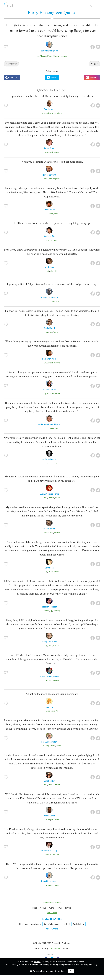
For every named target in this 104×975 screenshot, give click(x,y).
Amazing (51, 301)
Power (50, 572)
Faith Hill (66, 924)
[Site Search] (91, 6)
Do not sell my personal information (48, 971)
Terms (36, 948)
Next (93, 64)
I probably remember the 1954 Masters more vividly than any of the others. (52, 96)
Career (48, 820)
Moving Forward (60, 56)
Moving (43, 56)
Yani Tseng (36, 924)
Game (56, 152)
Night (56, 463)
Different (56, 785)
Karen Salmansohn (52, 924)
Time (50, 785)
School (50, 363)
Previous (12, 64)
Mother (57, 533)
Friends (50, 533)
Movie (52, 855)
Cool (56, 428)
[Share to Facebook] (92, 47)
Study (56, 820)
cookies (37, 962)
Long (51, 463)
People (46, 611)
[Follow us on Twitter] (52, 77)
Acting (55, 332)
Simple (56, 572)
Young (43, 908)
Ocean (58, 746)
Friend (51, 428)
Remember (46, 113)
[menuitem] (36, 948)
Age (50, 332)
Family (50, 152)
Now (57, 301)
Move (53, 711)
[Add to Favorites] (6, 47)
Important (56, 393)
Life (47, 240)
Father (68, 908)
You (45, 179)
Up (38, 56)
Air (52, 820)
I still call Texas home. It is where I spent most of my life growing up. (52, 223)
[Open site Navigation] (98, 6)
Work (56, 214)
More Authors (52, 929)
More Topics (52, 913)
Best (34, 908)
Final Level (66, 943)
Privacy (45, 948)
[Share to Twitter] (98, 47)
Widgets (66, 948)
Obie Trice (23, 924)
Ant (57, 711)
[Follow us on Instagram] (92, 77)
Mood (57, 498)
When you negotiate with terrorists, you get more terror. (52, 161)
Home (55, 240)
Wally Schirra (78, 924)
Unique (52, 746)
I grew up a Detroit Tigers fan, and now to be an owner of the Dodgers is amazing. (52, 284)
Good (51, 214)
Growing (56, 363)
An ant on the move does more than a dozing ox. (52, 694)
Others (59, 113)
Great (49, 393)
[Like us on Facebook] (12, 77)
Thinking (56, 611)
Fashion (51, 498)
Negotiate (56, 179)
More (49, 56)
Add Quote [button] (55, 948)
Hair (55, 271)
